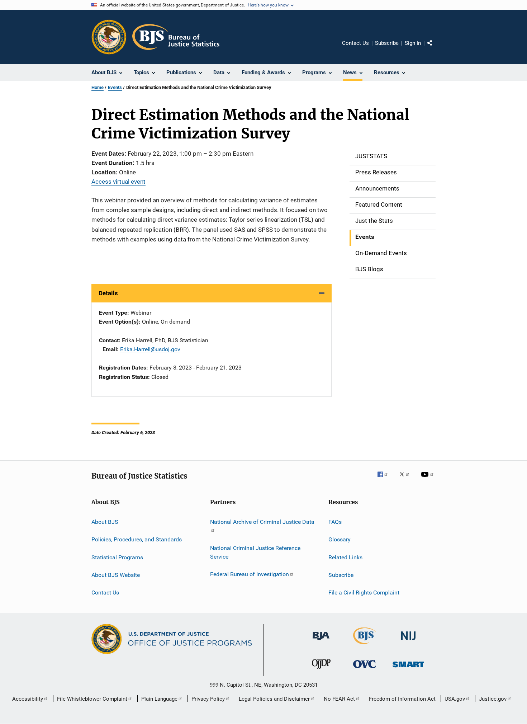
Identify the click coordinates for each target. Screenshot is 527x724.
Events (115, 87)
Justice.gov (493, 699)
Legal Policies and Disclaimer (274, 699)
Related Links (345, 557)
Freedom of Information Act (402, 699)
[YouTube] (428, 479)
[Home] (175, 37)
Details (108, 293)
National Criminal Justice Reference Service (255, 552)
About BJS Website (115, 575)
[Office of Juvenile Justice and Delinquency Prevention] (321, 670)
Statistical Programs (117, 557)
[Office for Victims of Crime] (364, 669)
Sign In (413, 43)
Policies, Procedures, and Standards (136, 539)
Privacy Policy (208, 699)
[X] (407, 479)
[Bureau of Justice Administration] (321, 641)
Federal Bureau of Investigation (249, 574)
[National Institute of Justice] (408, 641)
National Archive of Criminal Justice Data (262, 521)
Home (97, 87)
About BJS (104, 521)
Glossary (339, 539)
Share (435, 48)
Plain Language (159, 699)
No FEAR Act (339, 699)
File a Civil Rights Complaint (363, 592)
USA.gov (455, 699)
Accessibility (27, 699)
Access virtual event (118, 181)
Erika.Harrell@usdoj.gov (150, 349)
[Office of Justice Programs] (109, 37)
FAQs (335, 521)
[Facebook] (385, 479)
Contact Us (355, 43)
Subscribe (387, 43)
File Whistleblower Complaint (92, 699)
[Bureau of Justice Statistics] (364, 645)
